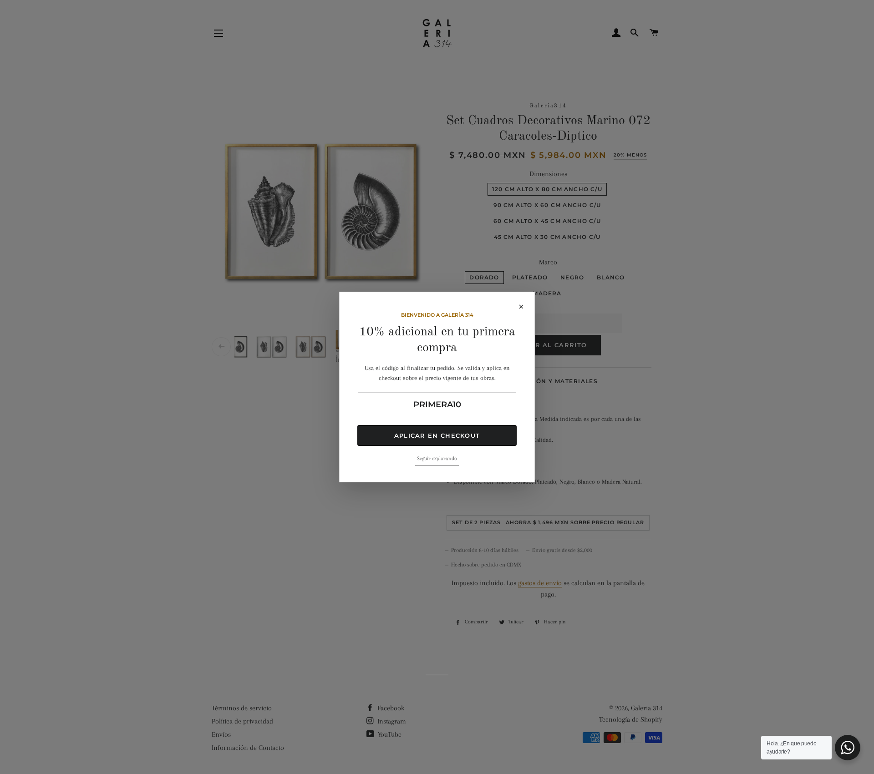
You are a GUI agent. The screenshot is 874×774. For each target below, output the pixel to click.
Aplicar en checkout (437, 435)
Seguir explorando (437, 458)
